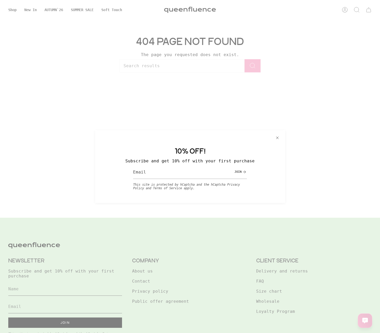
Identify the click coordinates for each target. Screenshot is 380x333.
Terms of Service (167, 188)
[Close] (277, 137)
